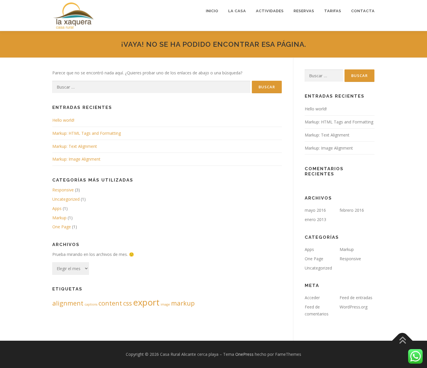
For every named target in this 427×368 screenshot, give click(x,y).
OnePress (244, 354)
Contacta (363, 11)
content (110, 303)
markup (183, 303)
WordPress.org (353, 307)
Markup (59, 217)
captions (91, 304)
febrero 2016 (352, 210)
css (127, 303)
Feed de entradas (356, 297)
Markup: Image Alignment (76, 159)
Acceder (312, 297)
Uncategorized (66, 199)
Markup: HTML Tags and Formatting (86, 133)
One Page (61, 226)
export (146, 302)
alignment (67, 303)
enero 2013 (315, 219)
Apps (57, 208)
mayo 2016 (315, 210)
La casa (237, 11)
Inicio (212, 11)
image (165, 304)
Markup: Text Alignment (74, 146)
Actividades (270, 11)
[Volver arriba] (402, 340)
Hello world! (63, 120)
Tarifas (332, 11)
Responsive (63, 190)
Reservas (304, 11)
